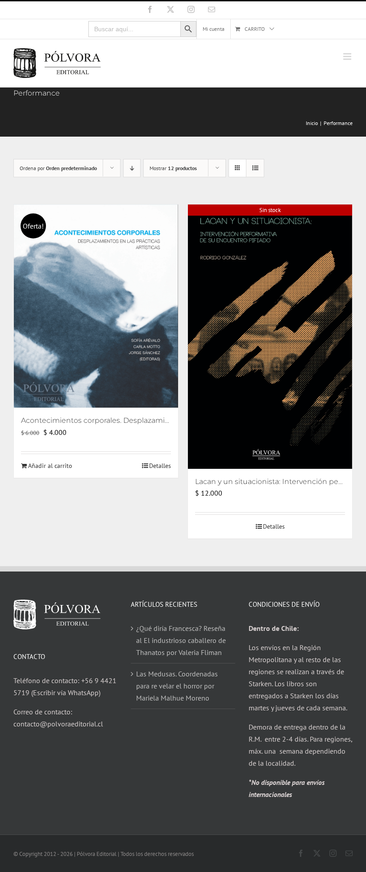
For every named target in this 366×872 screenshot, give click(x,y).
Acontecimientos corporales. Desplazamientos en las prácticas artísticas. (147, 420)
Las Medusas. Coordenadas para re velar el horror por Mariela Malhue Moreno (177, 685)
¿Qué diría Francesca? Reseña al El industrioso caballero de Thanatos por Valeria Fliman (181, 640)
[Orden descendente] (132, 168)
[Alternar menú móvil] (348, 56)
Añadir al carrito (50, 466)
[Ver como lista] (255, 168)
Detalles (160, 466)
